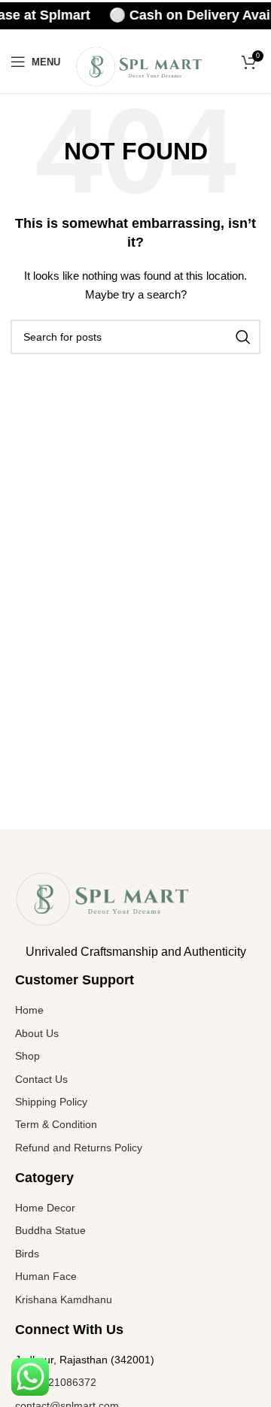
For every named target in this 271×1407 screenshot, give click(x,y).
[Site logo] (139, 65)
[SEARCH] (243, 337)
